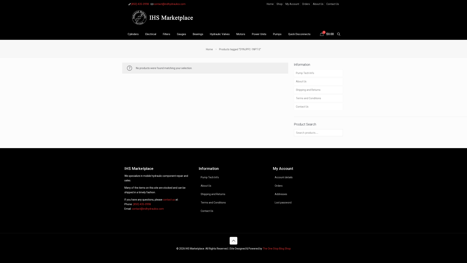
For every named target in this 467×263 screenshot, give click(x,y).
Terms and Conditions (308, 98)
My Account (292, 4)
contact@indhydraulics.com (170, 4)
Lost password (283, 202)
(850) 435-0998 (140, 4)
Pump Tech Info (305, 73)
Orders (306, 4)
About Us (318, 4)
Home (270, 4)
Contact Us (332, 4)
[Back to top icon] (233, 241)
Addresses (281, 194)
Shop (280, 4)
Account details (284, 177)
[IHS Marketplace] (162, 18)
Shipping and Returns (308, 89)
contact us (169, 199)
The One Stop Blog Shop (277, 248)
